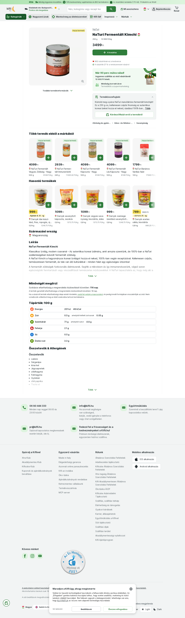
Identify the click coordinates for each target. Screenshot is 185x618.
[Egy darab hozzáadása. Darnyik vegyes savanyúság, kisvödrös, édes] (100, 205)
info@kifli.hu (86, 405)
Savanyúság (142, 123)
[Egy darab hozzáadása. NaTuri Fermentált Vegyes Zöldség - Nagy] (48, 158)
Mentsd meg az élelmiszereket (71, 16)
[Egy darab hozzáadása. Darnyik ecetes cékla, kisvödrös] (152, 205)
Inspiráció (109, 16)
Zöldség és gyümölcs (101, 123)
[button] (161, 9)
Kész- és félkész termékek (123, 123)
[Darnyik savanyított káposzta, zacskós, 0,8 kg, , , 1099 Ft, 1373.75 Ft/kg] (66, 197)
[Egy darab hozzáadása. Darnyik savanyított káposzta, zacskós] (74, 205)
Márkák (125, 16)
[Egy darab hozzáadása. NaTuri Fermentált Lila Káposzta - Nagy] (126, 158)
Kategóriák (16, 16)
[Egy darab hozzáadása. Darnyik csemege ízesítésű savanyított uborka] (126, 205)
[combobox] (87, 9)
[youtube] (40, 556)
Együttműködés (138, 405)
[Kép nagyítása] (82, 81)
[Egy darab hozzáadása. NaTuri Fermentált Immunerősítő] (74, 158)
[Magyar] (146, 9)
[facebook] (25, 556)
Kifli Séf (97, 16)
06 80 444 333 (37, 405)
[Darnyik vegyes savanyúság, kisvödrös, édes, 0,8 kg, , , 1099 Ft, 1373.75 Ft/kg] (92, 197)
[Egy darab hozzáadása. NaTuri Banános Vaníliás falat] (152, 158)
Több (147, 108)
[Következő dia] (150, 148)
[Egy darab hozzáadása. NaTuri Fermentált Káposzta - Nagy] (100, 158)
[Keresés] (111, 9)
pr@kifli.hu (35, 426)
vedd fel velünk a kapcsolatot (90, 294)
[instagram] (32, 556)
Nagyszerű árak (41, 16)
